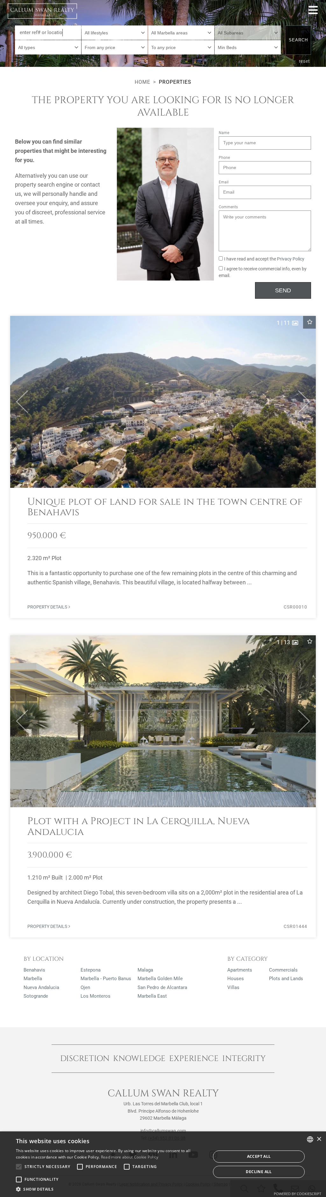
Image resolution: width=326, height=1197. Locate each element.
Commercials (283, 970)
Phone (224, 157)
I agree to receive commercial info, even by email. (263, 272)
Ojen (85, 987)
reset (304, 61)
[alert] (163, 1164)
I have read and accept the (264, 259)
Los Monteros (95, 996)
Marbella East (152, 996)
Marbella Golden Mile (160, 978)
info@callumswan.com (163, 1130)
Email (224, 182)
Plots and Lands (286, 978)
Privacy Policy (290, 259)
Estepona (91, 970)
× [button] (318, 1139)
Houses (235, 978)
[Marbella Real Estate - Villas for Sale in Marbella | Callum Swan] (42, 11)
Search (298, 40)
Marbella (33, 978)
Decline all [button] (259, 1171)
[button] (19, 402)
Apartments (239, 970)
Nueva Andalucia (41, 987)
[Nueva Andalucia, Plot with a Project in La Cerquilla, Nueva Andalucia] (163, 786)
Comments (228, 207)
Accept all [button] (259, 1156)
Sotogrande (36, 996)
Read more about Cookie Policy (130, 1157)
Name (224, 133)
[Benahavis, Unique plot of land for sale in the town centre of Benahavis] (163, 467)
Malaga (145, 970)
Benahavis (34, 970)
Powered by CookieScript (297, 1193)
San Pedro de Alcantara (162, 987)
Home (142, 82)
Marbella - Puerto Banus (106, 978)
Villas (233, 987)
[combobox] (115, 32)
